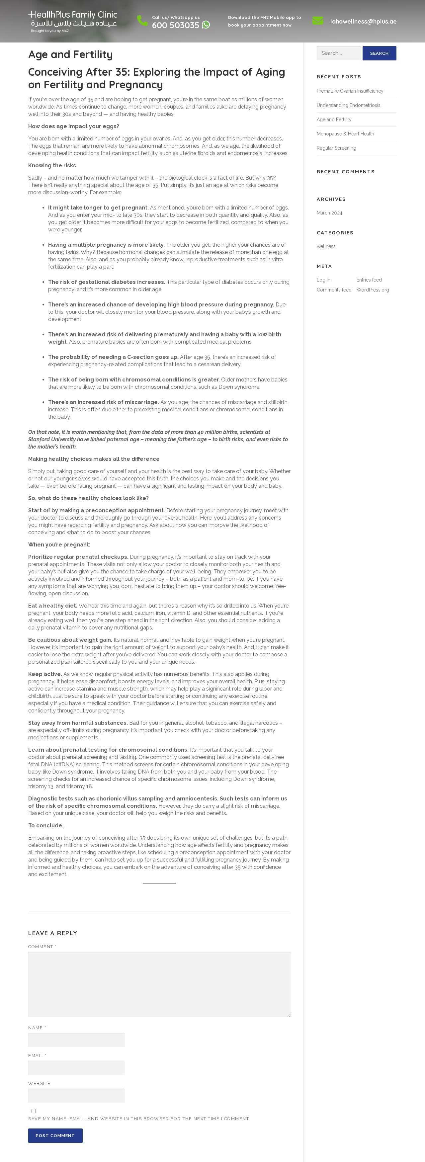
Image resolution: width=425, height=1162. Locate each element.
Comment (42, 946)
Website (39, 1083)
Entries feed (369, 280)
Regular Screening (336, 148)
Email (37, 1055)
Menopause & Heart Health (345, 133)
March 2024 (329, 212)
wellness (326, 246)
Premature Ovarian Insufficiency (350, 91)
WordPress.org (373, 289)
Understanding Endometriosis (349, 105)
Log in (323, 280)
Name (37, 1027)
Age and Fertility (334, 119)
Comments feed (334, 289)
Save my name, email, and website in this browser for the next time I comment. (139, 1118)
